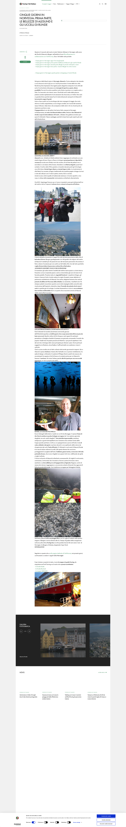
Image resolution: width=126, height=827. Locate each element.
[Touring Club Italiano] (28, 4)
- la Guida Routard (40, 569)
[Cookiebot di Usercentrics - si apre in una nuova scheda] (17, 824)
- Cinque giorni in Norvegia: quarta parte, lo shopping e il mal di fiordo (55, 73)
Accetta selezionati (106, 820)
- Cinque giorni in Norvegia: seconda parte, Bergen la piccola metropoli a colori (57, 64)
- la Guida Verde (39, 566)
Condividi (22, 51)
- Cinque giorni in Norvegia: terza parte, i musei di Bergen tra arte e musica (55, 66)
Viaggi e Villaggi (70, 4)
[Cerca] (102, 4)
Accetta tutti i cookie (106, 816)
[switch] (46, 822)
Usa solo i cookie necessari (106, 823)
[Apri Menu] (105, 4)
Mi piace (25, 61)
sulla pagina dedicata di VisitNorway (61, 553)
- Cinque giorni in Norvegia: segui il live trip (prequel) (49, 60)
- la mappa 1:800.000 (41, 571)
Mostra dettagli (76, 822)
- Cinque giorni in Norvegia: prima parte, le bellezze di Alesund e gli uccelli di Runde (58, 62)
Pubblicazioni (60, 4)
